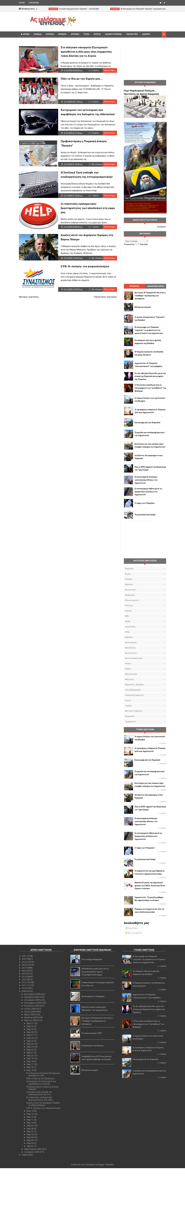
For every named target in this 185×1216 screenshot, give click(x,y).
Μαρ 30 (30, 1026)
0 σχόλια (163, 743)
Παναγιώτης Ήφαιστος (134, 695)
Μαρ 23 (30, 1047)
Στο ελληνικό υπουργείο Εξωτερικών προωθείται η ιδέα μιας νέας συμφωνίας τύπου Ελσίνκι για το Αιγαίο (86, 52)
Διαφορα (146, 34)
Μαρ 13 (30, 1114)
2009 (24, 991)
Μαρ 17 (30, 1064)
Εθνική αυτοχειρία (90, 1070)
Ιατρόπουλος (130, 627)
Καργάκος (129, 637)
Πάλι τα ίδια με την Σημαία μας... (81, 78)
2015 (24, 973)
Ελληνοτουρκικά (113, 34)
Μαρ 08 (30, 1128)
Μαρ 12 (30, 1117)
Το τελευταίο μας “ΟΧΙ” (92, 1033)
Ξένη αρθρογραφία (132, 690)
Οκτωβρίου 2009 (32, 1000)
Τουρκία (128, 706)
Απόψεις (74, 34)
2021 (24, 956)
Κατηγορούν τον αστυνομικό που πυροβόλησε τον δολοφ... (41, 1082)
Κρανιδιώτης (130, 648)
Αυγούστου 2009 (32, 1006)
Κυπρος (97, 34)
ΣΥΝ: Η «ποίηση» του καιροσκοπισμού (85, 266)
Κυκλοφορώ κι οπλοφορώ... (94, 996)
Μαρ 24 (30, 1044)
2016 (24, 971)
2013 (24, 979)
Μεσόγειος (129, 679)
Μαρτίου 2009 (31, 1020)
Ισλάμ (127, 632)
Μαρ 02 (30, 1146)
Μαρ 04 (30, 1140)
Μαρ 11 (30, 1120)
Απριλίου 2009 (31, 1017)
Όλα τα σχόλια (134, 933)
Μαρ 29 (30, 1029)
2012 (24, 982)
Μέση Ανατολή (131, 674)
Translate (144, 244)
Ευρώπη (49, 34)
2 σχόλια (95, 70)
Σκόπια (128, 700)
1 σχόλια (163, 790)
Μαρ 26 (30, 1038)
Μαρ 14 (30, 1111)
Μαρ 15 (30, 1070)
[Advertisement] (122, 21)
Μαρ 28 (30, 1032)
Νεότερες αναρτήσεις (29, 297)
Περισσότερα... (110, 70)
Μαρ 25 (30, 1041)
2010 (24, 988)
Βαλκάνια (129, 584)
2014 (24, 976)
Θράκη (127, 621)
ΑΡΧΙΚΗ (22, 3)
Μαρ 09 (30, 1125)
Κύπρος (128, 669)
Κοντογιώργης (131, 642)
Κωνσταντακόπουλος (133, 658)
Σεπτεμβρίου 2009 (33, 1003)
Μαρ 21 (30, 1052)
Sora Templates (88, 1164)
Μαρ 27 (30, 1035)
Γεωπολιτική (132, 34)
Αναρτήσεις (132, 928)
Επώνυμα (129, 605)
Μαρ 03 (30, 1143)
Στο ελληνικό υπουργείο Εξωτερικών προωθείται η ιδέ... (43, 1074)
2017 (24, 968)
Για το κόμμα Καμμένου (92, 959)
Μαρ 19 (30, 1058)
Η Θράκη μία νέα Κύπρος (93, 1045)
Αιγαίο (128, 574)
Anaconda (129, 569)
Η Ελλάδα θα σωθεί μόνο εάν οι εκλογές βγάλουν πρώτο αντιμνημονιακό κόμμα (95, 972)
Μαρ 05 (30, 1137)
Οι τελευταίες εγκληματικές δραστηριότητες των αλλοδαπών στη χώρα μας (88, 208)
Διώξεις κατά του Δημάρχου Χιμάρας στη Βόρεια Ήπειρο (43, 1104)
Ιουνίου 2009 (30, 1012)
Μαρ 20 (30, 1055)
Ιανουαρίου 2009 (32, 1152)
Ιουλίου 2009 (30, 1009)
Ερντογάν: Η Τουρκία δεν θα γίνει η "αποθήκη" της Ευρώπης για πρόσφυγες (97, 1021)
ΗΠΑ (127, 616)
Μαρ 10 (30, 1123)
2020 (24, 959)
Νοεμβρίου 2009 (32, 997)
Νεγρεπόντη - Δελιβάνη (134, 685)
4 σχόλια (95, 133)
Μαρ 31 (30, 1023)
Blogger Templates (105, 1164)
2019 (24, 962)
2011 (24, 985)
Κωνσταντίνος (131, 653)
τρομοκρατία (130, 722)
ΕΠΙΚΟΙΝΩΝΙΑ (34, 3)
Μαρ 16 (30, 1067)
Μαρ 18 (30, 1061)
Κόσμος (62, 34)
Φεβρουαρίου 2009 (33, 1149)
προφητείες (130, 716)
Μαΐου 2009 (30, 1014)
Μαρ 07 (30, 1131)
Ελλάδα (37, 34)
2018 (24, 965)
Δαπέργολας (130, 595)
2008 (24, 1155)
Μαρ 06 (30, 1134)
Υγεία (86, 34)
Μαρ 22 (30, 1049)
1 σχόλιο (95, 196)
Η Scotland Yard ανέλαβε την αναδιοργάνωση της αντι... (39, 1093)
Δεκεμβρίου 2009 (32, 994)
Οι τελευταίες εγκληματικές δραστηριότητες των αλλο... (40, 1098)
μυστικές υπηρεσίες (133, 711)
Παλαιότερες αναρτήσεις (105, 297)
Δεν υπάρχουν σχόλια (100, 164)
